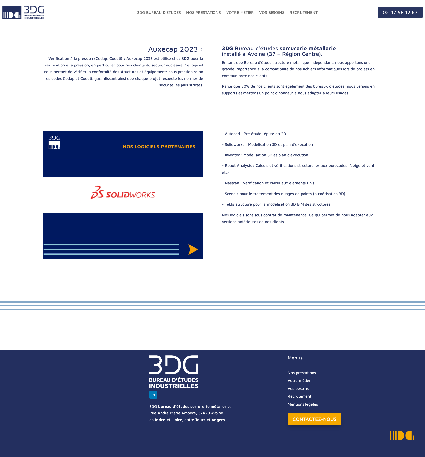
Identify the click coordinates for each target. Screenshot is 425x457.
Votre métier (240, 12)
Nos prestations (203, 12)
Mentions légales (303, 404)
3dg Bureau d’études (159, 12)
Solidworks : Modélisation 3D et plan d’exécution (269, 144)
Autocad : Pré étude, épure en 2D (255, 133)
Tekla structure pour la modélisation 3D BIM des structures (277, 204)
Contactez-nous (314, 419)
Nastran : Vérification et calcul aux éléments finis (269, 183)
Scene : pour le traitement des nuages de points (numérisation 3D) (285, 193)
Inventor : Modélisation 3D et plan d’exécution (266, 155)
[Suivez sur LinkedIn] (153, 395)
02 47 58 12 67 (400, 12)
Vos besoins (271, 12)
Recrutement (304, 12)
